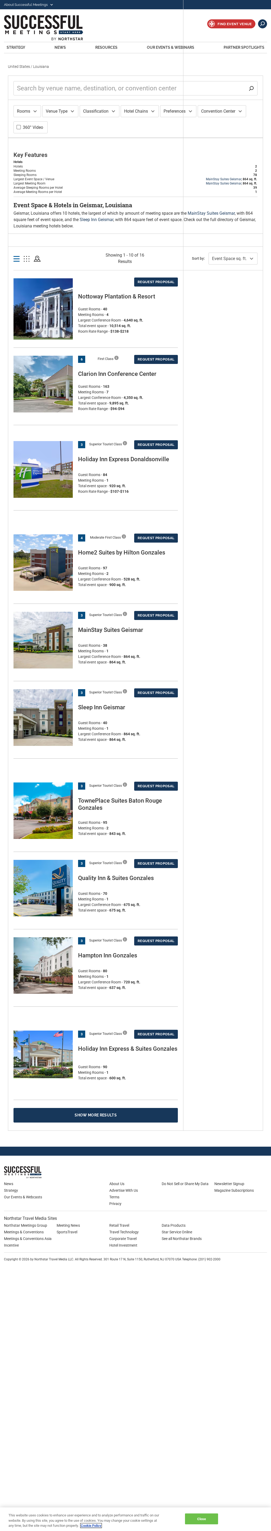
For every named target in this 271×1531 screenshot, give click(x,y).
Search (262, 23)
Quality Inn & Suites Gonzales (116, 878)
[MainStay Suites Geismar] (43, 640)
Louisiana (41, 66)
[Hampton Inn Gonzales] (43, 965)
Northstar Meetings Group (25, 1225)
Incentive (11, 1245)
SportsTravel (67, 1232)
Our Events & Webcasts (23, 1197)
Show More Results (96, 1115)
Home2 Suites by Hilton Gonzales (121, 552)
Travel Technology (124, 1232)
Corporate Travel (123, 1239)
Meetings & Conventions (24, 1232)
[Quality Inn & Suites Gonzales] (43, 888)
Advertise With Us (123, 1190)
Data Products (174, 1225)
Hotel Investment (123, 1245)
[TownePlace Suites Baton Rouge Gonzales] (43, 810)
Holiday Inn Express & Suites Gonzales (127, 1048)
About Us (116, 1184)
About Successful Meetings (26, 5)
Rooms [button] (23, 111)
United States (19, 66)
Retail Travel (119, 1225)
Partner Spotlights (244, 47)
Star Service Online (177, 1232)
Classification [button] (96, 111)
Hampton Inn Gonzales (107, 955)
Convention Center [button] (218, 111)
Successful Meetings (50, 27)
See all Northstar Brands (182, 1239)
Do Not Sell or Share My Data (185, 1184)
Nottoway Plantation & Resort (116, 296)
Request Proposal (156, 282)
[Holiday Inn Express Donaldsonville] (43, 469)
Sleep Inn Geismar (96, 219)
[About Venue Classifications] (116, 358)
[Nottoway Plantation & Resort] (43, 312)
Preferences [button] (175, 111)
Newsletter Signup (229, 1184)
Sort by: (198, 258)
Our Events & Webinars (170, 47)
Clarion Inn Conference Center (117, 374)
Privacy (115, 1204)
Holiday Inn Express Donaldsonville (123, 459)
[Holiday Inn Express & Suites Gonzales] (43, 1054)
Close (201, 1519)
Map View (37, 259)
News (60, 47)
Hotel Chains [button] (136, 111)
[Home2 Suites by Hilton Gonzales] (43, 562)
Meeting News (68, 1225)
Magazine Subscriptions (234, 1190)
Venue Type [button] (56, 111)
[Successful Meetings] (38, 1172)
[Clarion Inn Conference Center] (43, 384)
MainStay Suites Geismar (223, 179)
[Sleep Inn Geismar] (43, 717)
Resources (106, 47)
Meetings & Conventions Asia (28, 1239)
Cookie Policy (91, 1526)
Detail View (16, 259)
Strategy (16, 47)
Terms (114, 1197)
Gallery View (26, 259)
